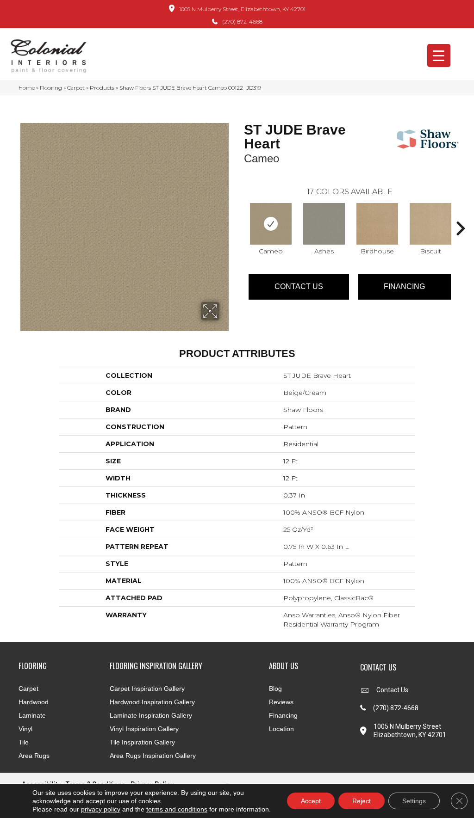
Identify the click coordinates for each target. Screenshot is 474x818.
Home (27, 87)
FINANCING (404, 286)
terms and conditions (176, 809)
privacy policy (100, 809)
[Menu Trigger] (438, 55)
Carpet (76, 87)
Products (102, 87)
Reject (361, 801)
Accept (311, 801)
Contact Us (298, 286)
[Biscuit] (430, 224)
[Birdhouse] (377, 224)
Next (460, 214)
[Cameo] (271, 224)
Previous (239, 214)
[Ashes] (324, 224)
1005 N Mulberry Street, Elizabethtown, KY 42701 (242, 9)
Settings (414, 801)
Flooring (51, 87)
